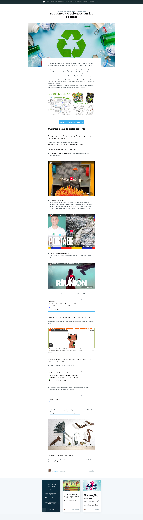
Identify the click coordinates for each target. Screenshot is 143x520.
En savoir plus (92, 470)
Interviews (85, 1)
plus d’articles (56, 471)
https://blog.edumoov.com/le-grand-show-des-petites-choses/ (65, 413)
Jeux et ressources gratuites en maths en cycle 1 (51, 503)
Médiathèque (61, 1)
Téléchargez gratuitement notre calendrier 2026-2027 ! (51, 498)
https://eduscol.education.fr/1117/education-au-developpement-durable (65, 144)
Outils (67, 1)
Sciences (69, 11)
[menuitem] (48, 2)
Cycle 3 (84, 11)
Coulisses (92, 1)
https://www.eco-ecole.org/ (61, 462)
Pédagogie (54, 1)
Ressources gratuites (76, 1)
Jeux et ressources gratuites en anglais (51, 494)
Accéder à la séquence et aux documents (71, 122)
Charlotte (54, 470)
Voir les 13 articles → (51, 509)
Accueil (48, 1)
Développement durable (77, 11)
